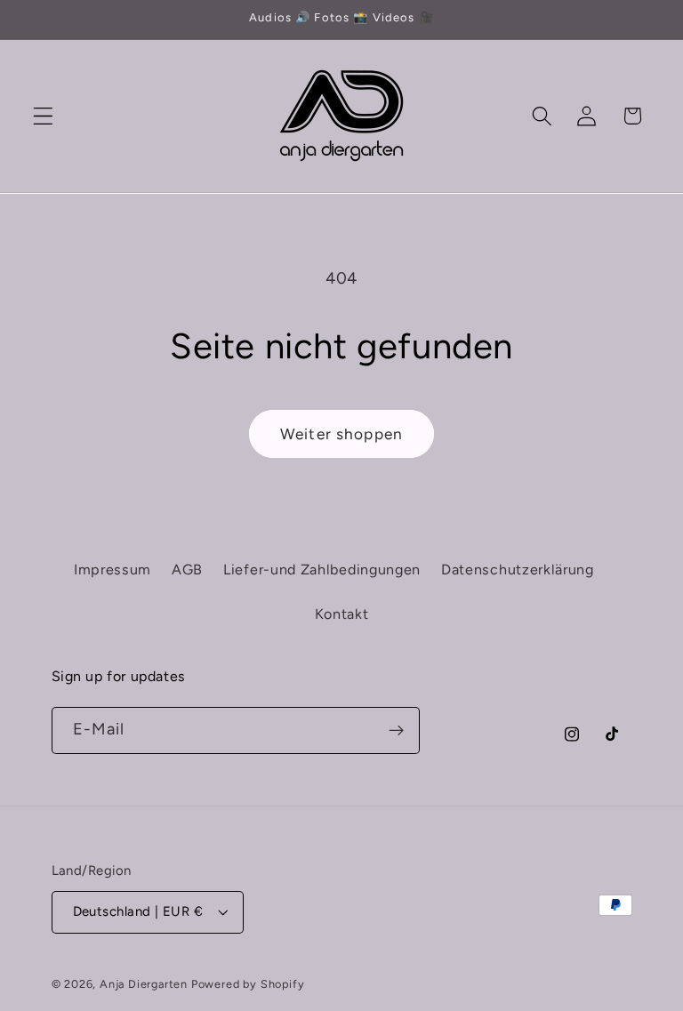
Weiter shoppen (341, 434)
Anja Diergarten (144, 984)
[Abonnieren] (396, 731)
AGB (187, 569)
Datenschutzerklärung (517, 569)
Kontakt (342, 614)
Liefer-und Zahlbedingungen (322, 569)
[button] (43, 116)
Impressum (112, 569)
